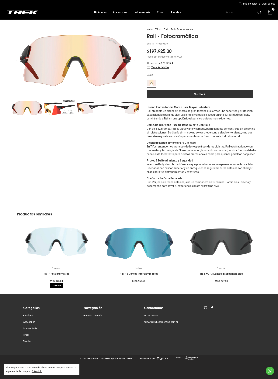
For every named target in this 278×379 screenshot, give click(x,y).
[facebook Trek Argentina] (212, 307)
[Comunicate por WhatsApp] (270, 371)
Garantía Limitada (92, 315)
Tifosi (160, 12)
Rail (166, 29)
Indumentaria (142, 12)
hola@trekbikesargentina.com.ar (161, 322)
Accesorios (120, 12)
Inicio (149, 29)
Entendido (37, 371)
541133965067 (152, 315)
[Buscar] (258, 12)
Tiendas (176, 12)
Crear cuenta (268, 3)
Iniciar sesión (250, 3)
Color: (150, 75)
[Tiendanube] (186, 359)
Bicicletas (100, 12)
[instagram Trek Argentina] (205, 307)
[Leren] (154, 358)
